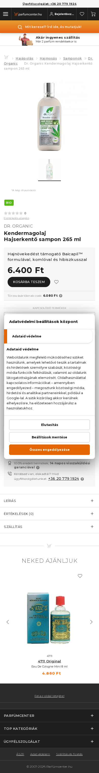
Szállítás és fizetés (69, 754)
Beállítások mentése (49, 437)
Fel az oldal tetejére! (49, 695)
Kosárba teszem (29, 282)
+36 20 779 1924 (63, 478)
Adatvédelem (40, 754)
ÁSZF (20, 754)
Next (91, 622)
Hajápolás (24, 58)
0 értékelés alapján (16, 218)
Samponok (72, 58)
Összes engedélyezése (49, 450)
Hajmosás (48, 58)
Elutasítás (49, 425)
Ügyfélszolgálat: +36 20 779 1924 (50, 4)
